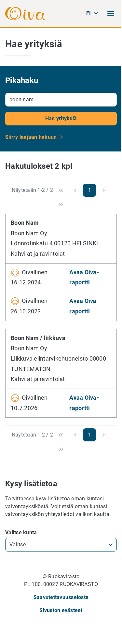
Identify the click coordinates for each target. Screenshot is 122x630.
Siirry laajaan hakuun (31, 137)
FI (88, 13)
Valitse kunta (21, 532)
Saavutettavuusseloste (61, 597)
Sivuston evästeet (60, 610)
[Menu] (110, 13)
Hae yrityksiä (61, 118)
